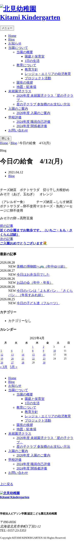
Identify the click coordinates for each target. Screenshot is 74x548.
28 (23, 362)
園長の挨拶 (24, 82)
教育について (26, 65)
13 (12, 354)
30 (44, 362)
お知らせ (14, 43)
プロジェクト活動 (38, 78)
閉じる (6, 138)
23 (44, 358)
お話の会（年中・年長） (35, 282)
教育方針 (31, 69)
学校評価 (14, 117)
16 (44, 354)
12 (2, 354)
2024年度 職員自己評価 (33, 121)
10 (54, 350)
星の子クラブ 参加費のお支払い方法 (43, 104)
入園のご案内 (18, 108)
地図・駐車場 (26, 87)
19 (2, 358)
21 (23, 358)
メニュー (7, 28)
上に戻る (6, 484)
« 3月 (3, 367)
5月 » (13, 367)
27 (12, 362)
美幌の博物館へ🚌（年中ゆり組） (42, 266)
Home (12, 35)
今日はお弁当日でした (33, 274)
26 (2, 362)
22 (33, 358)
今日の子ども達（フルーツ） (38, 303)
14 (23, 354)
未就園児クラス (19, 91)
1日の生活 (32, 61)
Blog (11, 39)
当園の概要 (24, 52)
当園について (18, 47)
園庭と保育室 (35, 56)
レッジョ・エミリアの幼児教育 (48, 74)
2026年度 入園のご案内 (33, 113)
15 (33, 354)
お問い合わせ (18, 130)
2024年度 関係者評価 (31, 126)
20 (12, 358)
